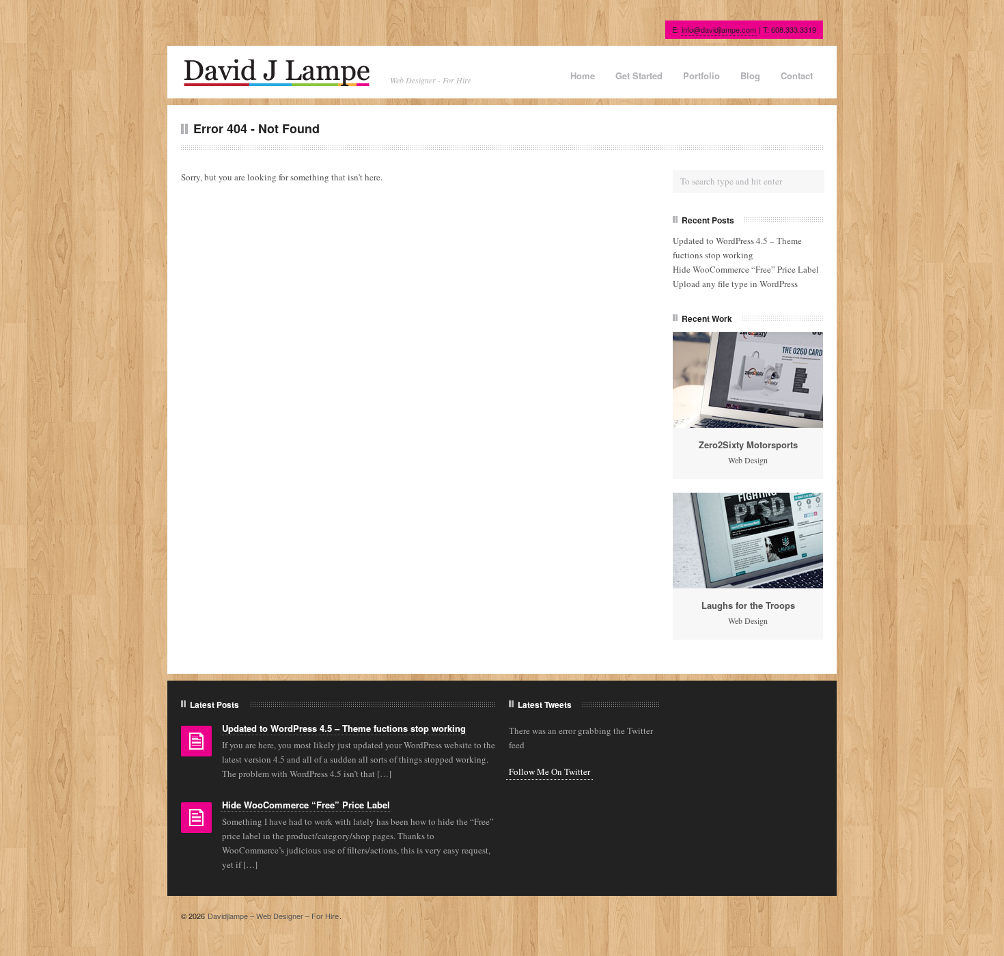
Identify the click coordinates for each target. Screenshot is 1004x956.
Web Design (748, 459)
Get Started (639, 75)
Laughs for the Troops (748, 605)
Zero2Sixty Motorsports (748, 444)
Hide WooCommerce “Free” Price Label (746, 269)
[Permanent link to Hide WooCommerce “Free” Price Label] (196, 822)
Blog (750, 75)
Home (582, 75)
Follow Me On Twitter (549, 771)
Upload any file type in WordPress (735, 283)
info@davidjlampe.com (719, 29)
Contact (797, 75)
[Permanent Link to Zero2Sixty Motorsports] (748, 380)
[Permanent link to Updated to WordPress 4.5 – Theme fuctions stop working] (196, 745)
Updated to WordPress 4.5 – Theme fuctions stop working (344, 728)
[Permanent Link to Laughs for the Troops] (748, 540)
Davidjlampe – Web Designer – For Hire (273, 915)
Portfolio (701, 75)
